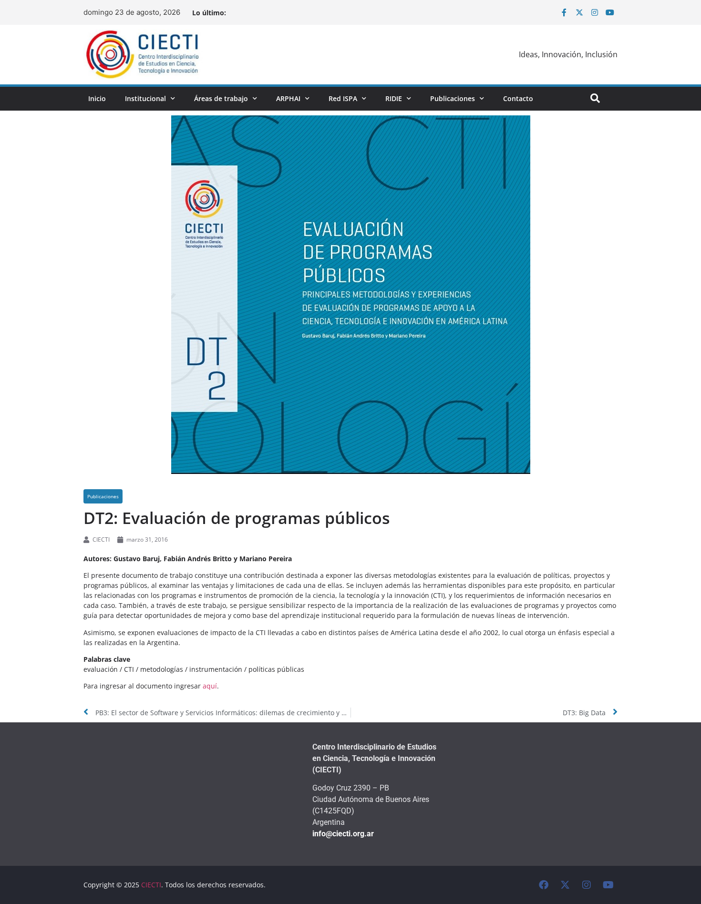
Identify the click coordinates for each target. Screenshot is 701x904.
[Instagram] (594, 12)
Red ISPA (343, 98)
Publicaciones (452, 98)
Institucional (145, 98)
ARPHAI (288, 98)
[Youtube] (610, 12)
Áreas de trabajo (221, 98)
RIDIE (393, 98)
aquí (210, 685)
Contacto (518, 98)
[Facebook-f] (564, 12)
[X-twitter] (579, 12)
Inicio (97, 98)
